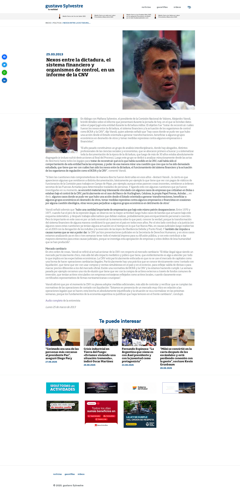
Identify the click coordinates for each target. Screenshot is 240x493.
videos (81, 474)
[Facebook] (4, 57)
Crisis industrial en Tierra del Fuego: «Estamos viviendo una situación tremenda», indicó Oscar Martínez (100, 355)
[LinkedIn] (4, 80)
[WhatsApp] (4, 72)
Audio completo (54, 301)
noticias (57, 474)
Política (57, 23)
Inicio (48, 23)
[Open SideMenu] (189, 7)
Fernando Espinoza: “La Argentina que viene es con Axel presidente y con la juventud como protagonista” (138, 355)
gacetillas (70, 474)
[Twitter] (4, 65)
